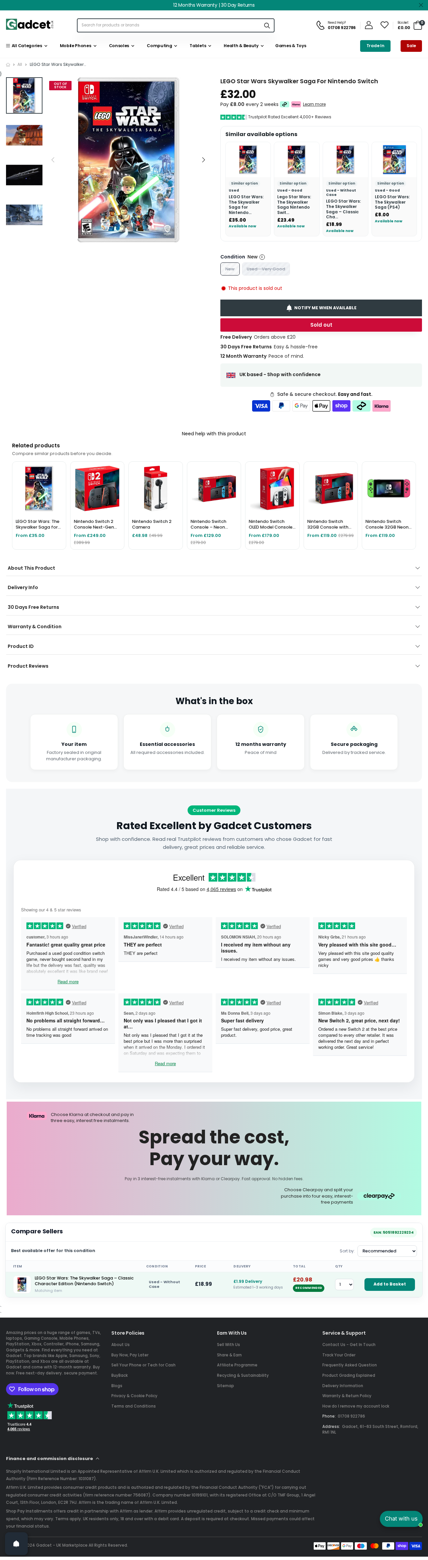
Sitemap (225, 1385)
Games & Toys (290, 45)
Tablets (197, 45)
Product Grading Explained (348, 1375)
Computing (158, 45)
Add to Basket (389, 1284)
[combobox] (169, 25)
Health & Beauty (240, 45)
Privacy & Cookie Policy (134, 1396)
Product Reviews (28, 666)
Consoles (118, 45)
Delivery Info (23, 587)
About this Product (31, 568)
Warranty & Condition (35, 626)
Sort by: (347, 1251)
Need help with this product (214, 434)
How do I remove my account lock (355, 1406)
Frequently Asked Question (349, 1365)
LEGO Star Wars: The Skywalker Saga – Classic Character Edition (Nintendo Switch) (84, 1281)
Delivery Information (342, 1385)
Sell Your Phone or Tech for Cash (143, 1365)
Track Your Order (338, 1355)
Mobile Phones (74, 45)
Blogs (116, 1385)
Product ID (21, 646)
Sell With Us (228, 1344)
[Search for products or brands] (267, 25)
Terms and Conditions (133, 1406)
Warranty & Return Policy (346, 1396)
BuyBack (119, 1375)
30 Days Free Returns (33, 607)
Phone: (329, 1416)
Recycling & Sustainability (243, 1375)
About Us (120, 1344)
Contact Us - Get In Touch (349, 1344)
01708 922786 (351, 1416)
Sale (411, 45)
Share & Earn (229, 1355)
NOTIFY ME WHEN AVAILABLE (325, 308)
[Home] (8, 65)
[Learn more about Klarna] (296, 104)
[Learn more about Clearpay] (285, 104)
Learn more (314, 104)
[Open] (16, 1543)
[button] (203, 159)
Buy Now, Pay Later (129, 1355)
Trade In (375, 45)
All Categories (26, 45)
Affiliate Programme (237, 1365)
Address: (331, 1426)
